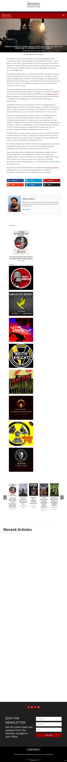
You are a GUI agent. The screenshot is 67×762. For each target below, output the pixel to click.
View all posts (26, 209)
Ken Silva (21, 260)
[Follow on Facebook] (35, 707)
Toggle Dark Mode (33, 749)
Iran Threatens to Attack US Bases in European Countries (33, 685)
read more (33, 584)
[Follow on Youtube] (38, 707)
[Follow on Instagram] (32, 707)
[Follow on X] (28, 707)
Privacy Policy (49, 754)
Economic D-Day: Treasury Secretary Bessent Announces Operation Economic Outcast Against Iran (33, 631)
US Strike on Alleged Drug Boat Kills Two (33, 579)
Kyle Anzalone (29, 51)
